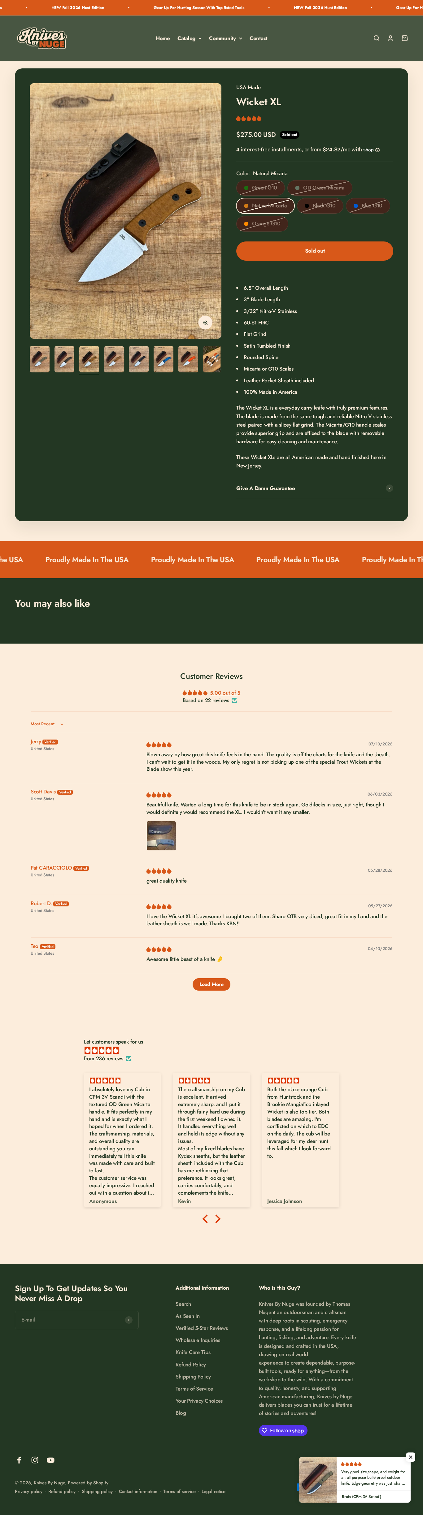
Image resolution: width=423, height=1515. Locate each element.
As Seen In (187, 1316)
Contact (258, 38)
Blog (181, 1413)
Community (222, 38)
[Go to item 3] (89, 360)
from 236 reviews (103, 1058)
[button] (248, 118)
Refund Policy (191, 1364)
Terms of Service (194, 1388)
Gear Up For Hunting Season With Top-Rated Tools (155, 8)
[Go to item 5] (139, 360)
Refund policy (62, 1491)
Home (163, 38)
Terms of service (179, 1491)
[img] (158, 744)
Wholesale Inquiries (198, 1340)
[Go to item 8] (213, 360)
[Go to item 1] (40, 360)
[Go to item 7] (188, 360)
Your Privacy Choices (199, 1400)
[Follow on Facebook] (19, 1460)
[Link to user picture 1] (161, 836)
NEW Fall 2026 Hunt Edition (34, 8)
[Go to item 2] (64, 360)
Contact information (138, 1491)
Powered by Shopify (88, 1482)
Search (183, 1304)
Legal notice (213, 1491)
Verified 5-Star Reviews (202, 1328)
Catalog (186, 38)
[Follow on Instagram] (35, 1460)
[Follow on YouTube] (50, 1460)
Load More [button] (211, 984)
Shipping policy (97, 1491)
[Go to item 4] (114, 360)
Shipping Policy (193, 1376)
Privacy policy (28, 1491)
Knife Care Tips (193, 1352)
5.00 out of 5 (225, 693)
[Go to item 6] (163, 360)
